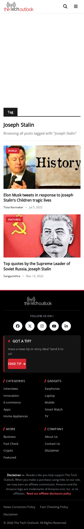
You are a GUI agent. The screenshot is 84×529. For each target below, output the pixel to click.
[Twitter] (30, 326)
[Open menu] (75, 6)
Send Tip (14, 364)
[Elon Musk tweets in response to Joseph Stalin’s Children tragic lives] (42, 167)
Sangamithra (12, 276)
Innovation (11, 396)
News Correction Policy (19, 507)
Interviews (11, 389)
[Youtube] (54, 326)
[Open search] (65, 6)
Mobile (49, 402)
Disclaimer (52, 450)
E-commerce (12, 402)
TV (46, 416)
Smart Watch (54, 409)
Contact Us (52, 444)
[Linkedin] (66, 326)
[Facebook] (17, 326)
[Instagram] (42, 326)
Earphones (52, 389)
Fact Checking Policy (54, 507)
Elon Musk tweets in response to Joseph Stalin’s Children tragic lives (38, 197)
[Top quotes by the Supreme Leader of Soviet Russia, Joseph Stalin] (42, 236)
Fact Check (11, 444)
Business (10, 437)
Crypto (8, 450)
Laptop (50, 396)
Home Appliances (16, 416)
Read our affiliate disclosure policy (49, 493)
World (12, 150)
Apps (7, 409)
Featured (14, 219)
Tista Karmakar (13, 207)
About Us (51, 437)
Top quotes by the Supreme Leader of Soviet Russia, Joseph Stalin (37, 266)
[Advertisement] (42, 58)
